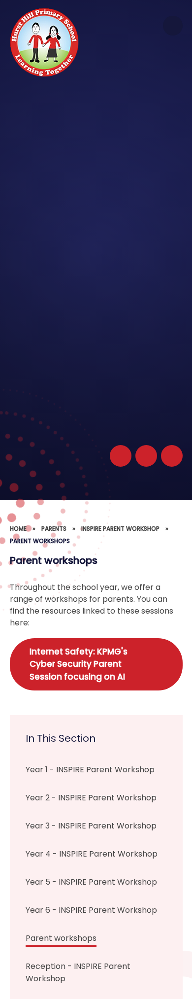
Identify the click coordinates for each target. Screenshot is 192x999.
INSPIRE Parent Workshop (120, 528)
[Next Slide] (172, 456)
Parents (53, 528)
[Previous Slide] (146, 456)
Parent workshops (40, 541)
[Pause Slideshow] (120, 456)
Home (18, 528)
